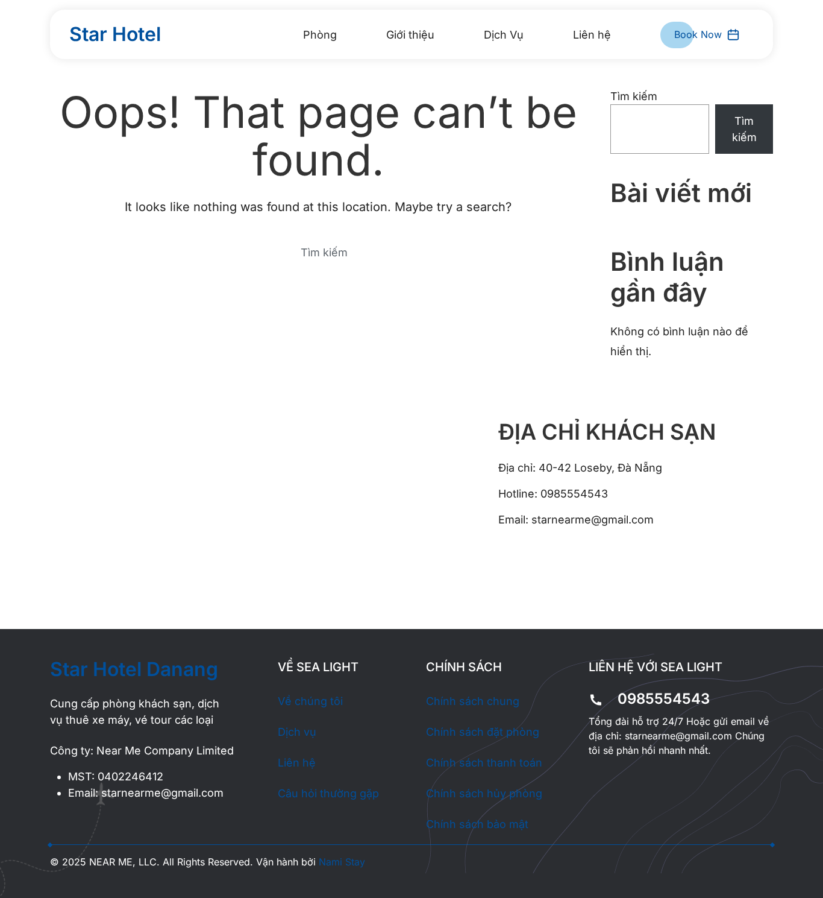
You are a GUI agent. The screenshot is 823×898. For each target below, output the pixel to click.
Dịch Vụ (504, 34)
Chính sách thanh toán (484, 762)
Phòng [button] (320, 34)
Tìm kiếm (633, 96)
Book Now (698, 34)
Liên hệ (592, 34)
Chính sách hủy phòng (484, 793)
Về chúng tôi (310, 701)
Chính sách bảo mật (477, 824)
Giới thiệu (410, 34)
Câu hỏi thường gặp (328, 793)
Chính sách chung (472, 701)
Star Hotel (115, 34)
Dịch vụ (297, 732)
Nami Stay (342, 862)
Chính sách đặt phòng (482, 732)
